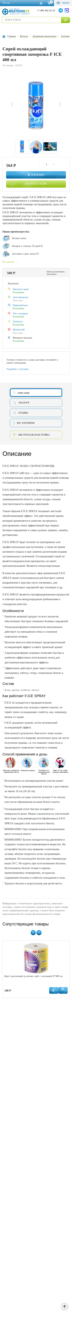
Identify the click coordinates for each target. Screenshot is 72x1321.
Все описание (8, 262)
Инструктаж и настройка (34, 434)
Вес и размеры (25, 423)
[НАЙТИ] (65, 20)
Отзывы (23, 412)
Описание (23, 393)
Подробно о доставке (17, 369)
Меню (65, 3)
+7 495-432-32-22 (46, 10)
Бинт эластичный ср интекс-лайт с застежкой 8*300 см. (33, 976)
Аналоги (23, 402)
